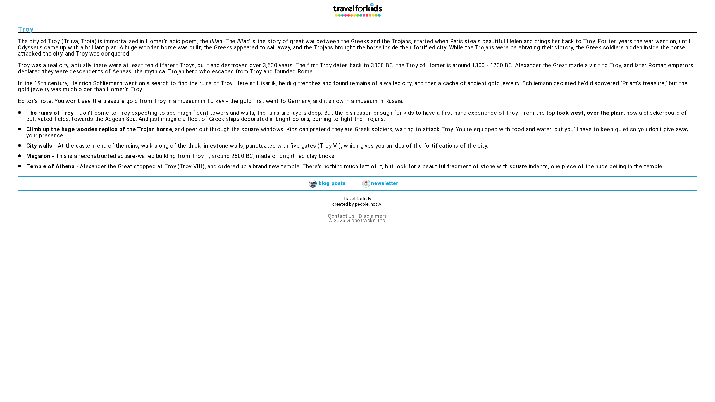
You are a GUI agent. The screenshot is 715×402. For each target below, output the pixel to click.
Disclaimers (373, 216)
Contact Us (341, 216)
